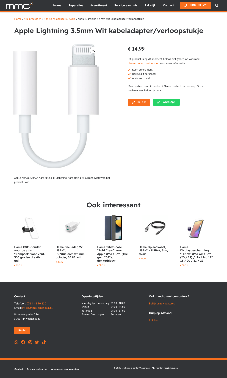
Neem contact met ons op (143, 63)
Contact (168, 5)
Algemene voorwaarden (65, 369)
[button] (93, 50)
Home (57, 5)
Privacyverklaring (37, 369)
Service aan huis (125, 5)
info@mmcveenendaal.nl (37, 307)
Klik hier (153, 320)
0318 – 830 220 (36, 303)
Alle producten (32, 19)
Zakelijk (150, 5)
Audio (72, 19)
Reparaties (75, 5)
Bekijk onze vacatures (162, 303)
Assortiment (98, 5)
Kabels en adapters (55, 19)
